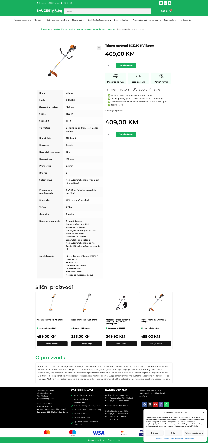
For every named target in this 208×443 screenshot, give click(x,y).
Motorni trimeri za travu (103, 29)
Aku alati (38, 20)
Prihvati (154, 433)
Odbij (173, 433)
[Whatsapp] (166, 404)
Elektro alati (77, 20)
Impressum (189, 438)
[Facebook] (161, 3)
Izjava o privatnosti (177, 438)
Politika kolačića (162, 438)
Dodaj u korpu (126, 65)
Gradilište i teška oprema (98, 20)
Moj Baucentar (185, 20)
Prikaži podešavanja (194, 433)
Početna (47, 29)
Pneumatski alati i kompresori (146, 20)
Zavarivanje (169, 20)
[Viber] (161, 404)
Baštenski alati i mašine (57, 20)
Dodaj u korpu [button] (52, 344)
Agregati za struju (21, 20)
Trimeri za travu (84, 29)
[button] (203, 412)
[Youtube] (169, 3)
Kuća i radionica (121, 20)
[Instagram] (165, 3)
